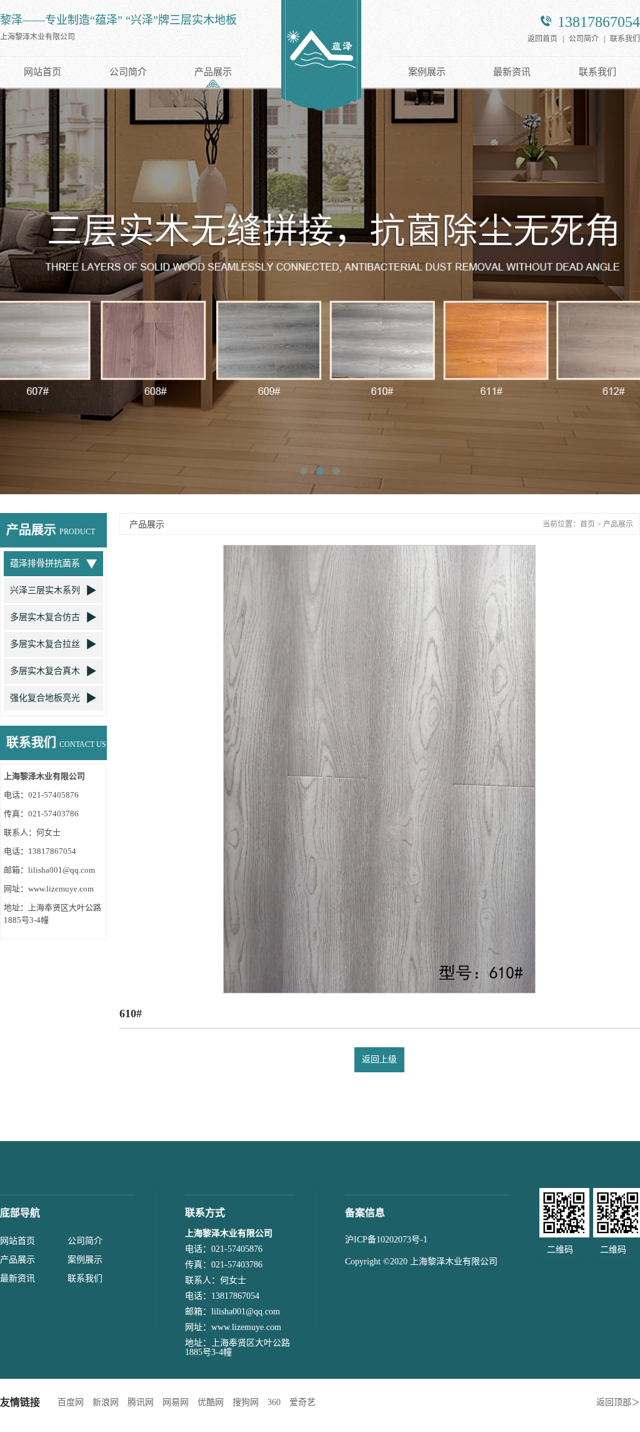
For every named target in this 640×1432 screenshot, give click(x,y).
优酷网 (211, 1402)
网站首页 (42, 72)
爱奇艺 (302, 1402)
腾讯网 (141, 1402)
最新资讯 (512, 72)
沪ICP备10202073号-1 (386, 1239)
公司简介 (584, 38)
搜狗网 (245, 1402)
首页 (587, 524)
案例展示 (427, 72)
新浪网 (105, 1402)
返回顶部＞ (618, 1402)
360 (274, 1402)
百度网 (71, 1402)
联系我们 (625, 38)
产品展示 (213, 72)
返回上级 (379, 1059)
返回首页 (543, 38)
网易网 (175, 1402)
